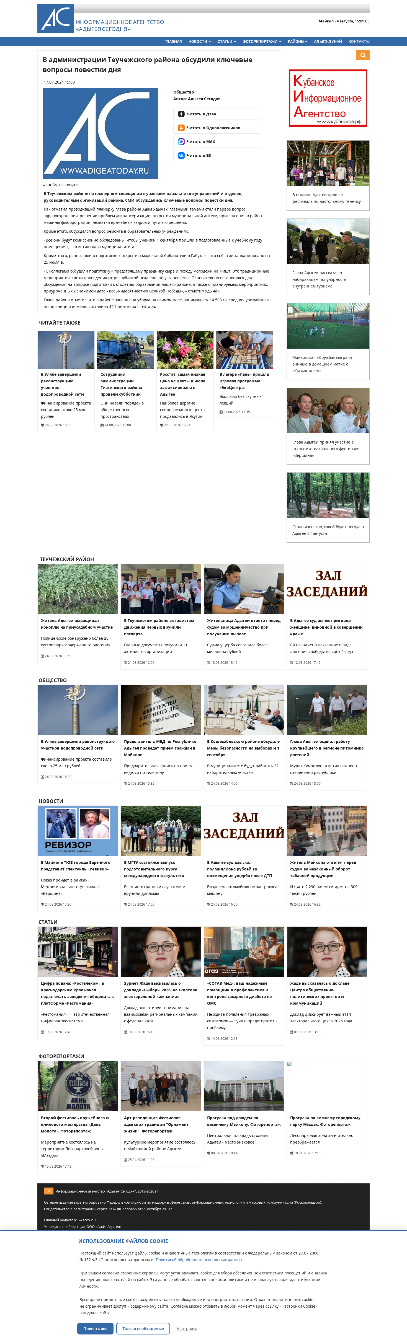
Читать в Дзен (201, 113)
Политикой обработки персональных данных (199, 1259)
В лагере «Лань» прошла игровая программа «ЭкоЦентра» (244, 381)
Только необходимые (143, 1328)
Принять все (95, 1328)
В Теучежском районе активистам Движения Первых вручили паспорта (159, 627)
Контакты (359, 41)
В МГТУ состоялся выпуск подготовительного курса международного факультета (154, 869)
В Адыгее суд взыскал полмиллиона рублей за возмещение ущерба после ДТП (239, 869)
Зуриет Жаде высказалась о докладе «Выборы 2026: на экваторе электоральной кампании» (160, 990)
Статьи (225, 41)
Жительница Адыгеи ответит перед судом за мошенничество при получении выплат (243, 627)
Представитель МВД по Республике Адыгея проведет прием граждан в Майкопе (160, 748)
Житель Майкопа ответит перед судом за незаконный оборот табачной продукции (323, 869)
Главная (173, 41)
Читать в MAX (201, 141)
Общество (183, 92)
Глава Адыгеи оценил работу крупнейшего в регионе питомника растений (327, 748)
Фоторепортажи (260, 41)
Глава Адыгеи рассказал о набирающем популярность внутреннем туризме (319, 279)
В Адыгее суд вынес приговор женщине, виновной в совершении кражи (326, 627)
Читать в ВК (199, 155)
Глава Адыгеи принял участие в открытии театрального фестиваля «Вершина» (325, 448)
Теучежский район (66, 559)
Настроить (187, 1328)
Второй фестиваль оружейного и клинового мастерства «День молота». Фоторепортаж (75, 1124)
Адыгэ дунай (328, 41)
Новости (198, 41)
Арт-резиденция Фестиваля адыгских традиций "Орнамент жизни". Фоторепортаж (156, 1124)
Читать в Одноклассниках (213, 127)
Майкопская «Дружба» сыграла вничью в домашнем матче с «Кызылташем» (322, 364)
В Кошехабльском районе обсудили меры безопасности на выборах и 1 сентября (243, 748)
